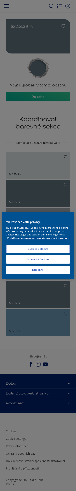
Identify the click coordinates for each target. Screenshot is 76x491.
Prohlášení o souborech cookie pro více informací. (38, 237)
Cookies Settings (38, 248)
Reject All (38, 269)
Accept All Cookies (38, 259)
